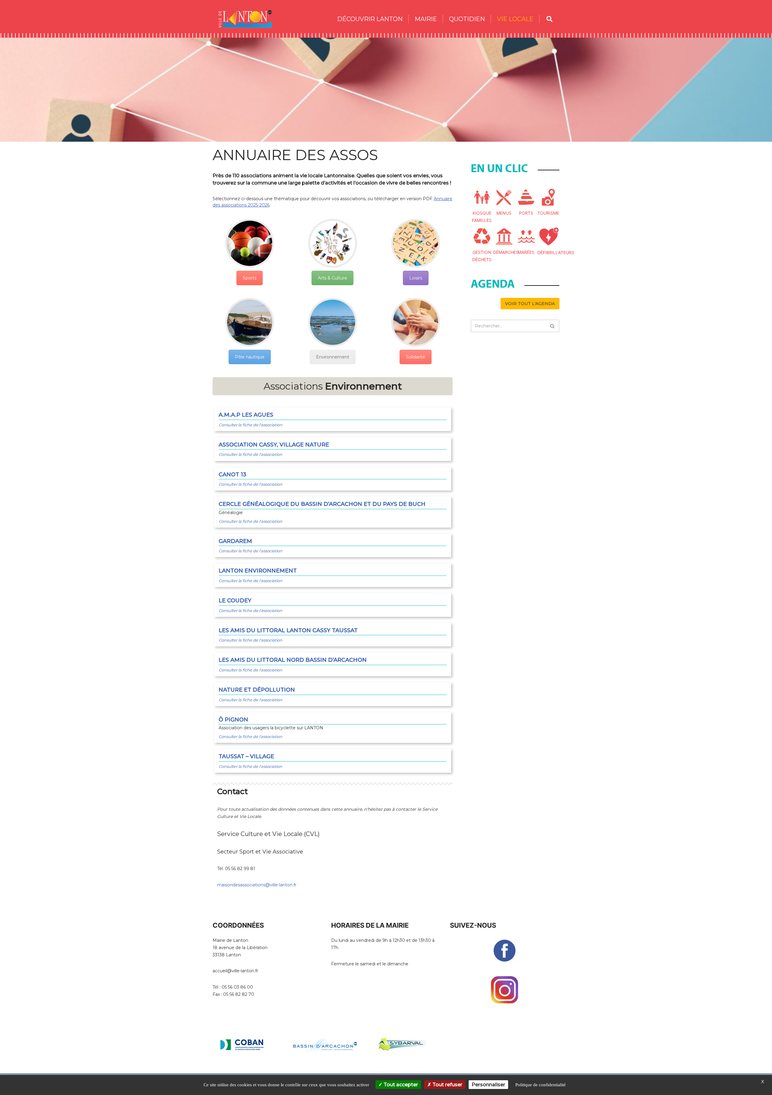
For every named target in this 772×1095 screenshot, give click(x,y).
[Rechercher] (552, 326)
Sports (249, 278)
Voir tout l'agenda (530, 303)
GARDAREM (235, 541)
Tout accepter (400, 1084)
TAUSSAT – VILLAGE (246, 756)
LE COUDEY (235, 600)
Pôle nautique (249, 357)
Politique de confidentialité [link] (540, 1084)
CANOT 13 (232, 474)
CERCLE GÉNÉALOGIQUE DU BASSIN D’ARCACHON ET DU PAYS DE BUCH (322, 504)
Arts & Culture (332, 278)
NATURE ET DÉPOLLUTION (257, 689)
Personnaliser (488, 1084)
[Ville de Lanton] (248, 19)
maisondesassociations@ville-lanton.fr (256, 885)
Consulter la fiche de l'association (250, 424)
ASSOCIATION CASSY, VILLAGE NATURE (274, 444)
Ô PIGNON (233, 719)
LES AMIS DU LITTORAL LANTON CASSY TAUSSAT (288, 630)
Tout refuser (446, 1084)
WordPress (267, 1071)
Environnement (332, 357)
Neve (218, 1071)
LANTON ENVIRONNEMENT (258, 570)
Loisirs (415, 278)
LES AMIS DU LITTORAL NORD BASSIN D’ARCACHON (293, 660)
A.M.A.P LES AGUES (246, 415)
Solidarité (415, 357)
